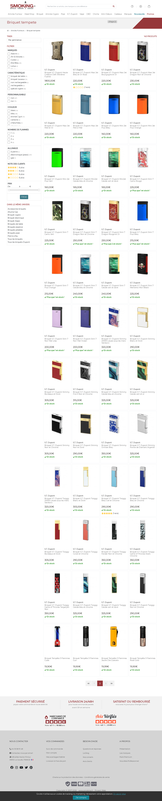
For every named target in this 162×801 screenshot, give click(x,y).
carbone (15, 120)
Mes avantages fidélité (55, 757)
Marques (128, 14)
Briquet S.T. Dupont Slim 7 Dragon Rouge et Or (113, 233)
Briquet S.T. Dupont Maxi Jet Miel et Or (57, 127)
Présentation (125, 749)
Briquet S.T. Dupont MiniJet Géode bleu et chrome (85, 180)
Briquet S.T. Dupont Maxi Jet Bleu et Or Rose (85, 73)
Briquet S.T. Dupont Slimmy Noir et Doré (85, 446)
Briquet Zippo (14, 221)
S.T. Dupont (72, 14)
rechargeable (18, 85)
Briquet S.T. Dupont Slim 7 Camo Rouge (142, 180)
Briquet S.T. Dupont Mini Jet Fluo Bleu (114, 127)
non (14, 98)
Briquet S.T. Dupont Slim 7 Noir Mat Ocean (85, 340)
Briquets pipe (14, 233)
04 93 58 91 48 (17, 749)
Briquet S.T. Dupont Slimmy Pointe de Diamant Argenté (142, 446)
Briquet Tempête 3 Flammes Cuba (57, 659)
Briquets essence (15, 227)
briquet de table (19, 76)
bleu (14, 113)
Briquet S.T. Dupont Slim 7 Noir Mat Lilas (56, 340)
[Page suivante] (111, 683)
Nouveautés (139, 14)
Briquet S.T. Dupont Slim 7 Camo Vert (56, 233)
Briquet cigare (14, 215)
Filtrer (24, 197)
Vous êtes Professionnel (129, 761)
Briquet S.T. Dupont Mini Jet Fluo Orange (142, 127)
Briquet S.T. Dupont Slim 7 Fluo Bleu (142, 233)
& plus (21, 167)
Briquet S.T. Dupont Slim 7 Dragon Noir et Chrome (85, 233)
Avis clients (87, 761)
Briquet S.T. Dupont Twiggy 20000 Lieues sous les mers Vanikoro (57, 500)
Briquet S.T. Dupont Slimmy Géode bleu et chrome (114, 393)
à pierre (15, 152)
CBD (88, 14)
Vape (82, 14)
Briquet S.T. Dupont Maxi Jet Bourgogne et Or (114, 73)
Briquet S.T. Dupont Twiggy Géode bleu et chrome (85, 606)
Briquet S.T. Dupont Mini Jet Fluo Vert (57, 180)
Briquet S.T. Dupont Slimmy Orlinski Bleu (114, 446)
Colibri (15, 60)
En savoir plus (119, 794)
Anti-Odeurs (106, 14)
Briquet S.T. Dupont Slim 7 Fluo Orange (56, 286)
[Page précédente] (88, 683)
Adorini (15, 54)
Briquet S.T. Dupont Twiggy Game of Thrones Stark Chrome (142, 554)
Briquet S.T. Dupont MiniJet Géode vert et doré (114, 180)
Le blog (86, 753)
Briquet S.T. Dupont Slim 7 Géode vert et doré (113, 286)
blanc (14, 110)
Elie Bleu (16, 63)
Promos (150, 14)
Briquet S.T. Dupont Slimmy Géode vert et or (142, 393)
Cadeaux (118, 14)
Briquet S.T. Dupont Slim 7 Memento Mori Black (142, 286)
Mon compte (51, 753)
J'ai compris (81, 797)
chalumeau (17, 123)
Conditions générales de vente (97, 777)
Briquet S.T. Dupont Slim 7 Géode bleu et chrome (85, 286)
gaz (13, 158)
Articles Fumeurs (18, 31)
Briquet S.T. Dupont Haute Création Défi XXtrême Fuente (56, 74)
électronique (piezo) (21, 155)
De (9, 186)
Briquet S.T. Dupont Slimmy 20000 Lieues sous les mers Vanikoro (114, 341)
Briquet (40, 14)
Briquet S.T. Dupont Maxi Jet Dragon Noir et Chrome (142, 73)
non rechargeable (19, 82)
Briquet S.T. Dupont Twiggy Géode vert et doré (114, 606)
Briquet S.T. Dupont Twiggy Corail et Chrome (85, 553)
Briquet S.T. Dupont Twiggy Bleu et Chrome (142, 499)
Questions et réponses (92, 749)
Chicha (96, 14)
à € (25, 186)
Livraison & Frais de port (56, 761)
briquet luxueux (19, 79)
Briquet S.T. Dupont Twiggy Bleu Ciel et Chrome (114, 499)
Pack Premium (126, 757)
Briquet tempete (33, 31)
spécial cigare (18, 88)
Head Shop (29, 14)
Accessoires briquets (17, 209)
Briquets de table (15, 224)
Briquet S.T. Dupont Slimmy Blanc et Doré (142, 340)
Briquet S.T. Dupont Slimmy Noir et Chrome (57, 446)
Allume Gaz (13, 212)
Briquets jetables (15, 230)
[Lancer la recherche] (113, 6)
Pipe (63, 14)
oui (13, 101)
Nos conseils (88, 757)
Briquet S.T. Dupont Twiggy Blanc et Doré (85, 499)
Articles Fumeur (15, 14)
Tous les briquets (15, 239)
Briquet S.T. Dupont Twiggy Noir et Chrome (142, 606)
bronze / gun (18, 116)
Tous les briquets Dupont (19, 242)
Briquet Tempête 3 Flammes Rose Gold (142, 659)
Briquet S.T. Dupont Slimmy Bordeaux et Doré (57, 393)
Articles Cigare (52, 14)
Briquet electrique (16, 218)
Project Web (100, 790)
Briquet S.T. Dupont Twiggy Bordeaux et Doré (57, 553)
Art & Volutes (17, 57)
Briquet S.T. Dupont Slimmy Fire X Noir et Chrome (85, 393)
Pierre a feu (13, 236)
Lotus (14, 66)
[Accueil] (8, 31)
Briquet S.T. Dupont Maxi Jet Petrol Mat (85, 127)
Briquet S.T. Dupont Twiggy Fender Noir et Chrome (114, 553)
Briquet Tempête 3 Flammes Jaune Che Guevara (114, 659)
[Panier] (149, 7)
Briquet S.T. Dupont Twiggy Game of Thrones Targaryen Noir (57, 607)
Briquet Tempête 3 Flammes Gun (85, 659)
